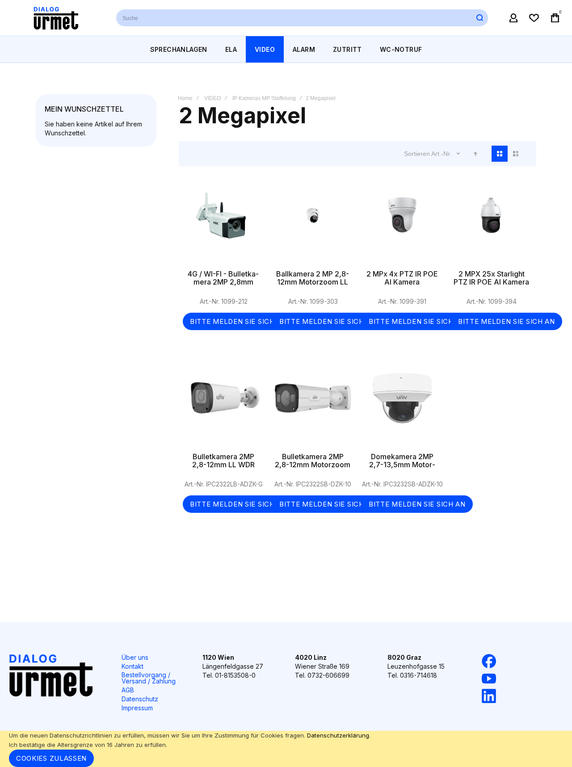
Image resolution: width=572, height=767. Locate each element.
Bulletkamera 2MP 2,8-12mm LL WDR (223, 407)
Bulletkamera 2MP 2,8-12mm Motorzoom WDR (312, 407)
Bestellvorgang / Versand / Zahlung (149, 678)
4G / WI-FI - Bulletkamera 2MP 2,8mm (223, 224)
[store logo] (56, 17)
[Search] (479, 17)
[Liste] (516, 154)
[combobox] (302, 17)
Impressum (137, 708)
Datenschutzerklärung (338, 735)
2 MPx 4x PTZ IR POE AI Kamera (402, 224)
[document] (286, 749)
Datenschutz (140, 699)
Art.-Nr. (442, 153)
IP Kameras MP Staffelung (264, 98)
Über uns (135, 657)
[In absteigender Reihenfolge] (475, 154)
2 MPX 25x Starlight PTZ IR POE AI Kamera (491, 224)
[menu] (286, 49)
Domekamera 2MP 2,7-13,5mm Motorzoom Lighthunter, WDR (402, 407)
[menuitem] (178, 49)
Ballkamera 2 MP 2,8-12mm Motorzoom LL (312, 224)
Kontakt (132, 666)
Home (185, 98)
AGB (128, 690)
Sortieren (417, 153)
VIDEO (212, 98)
